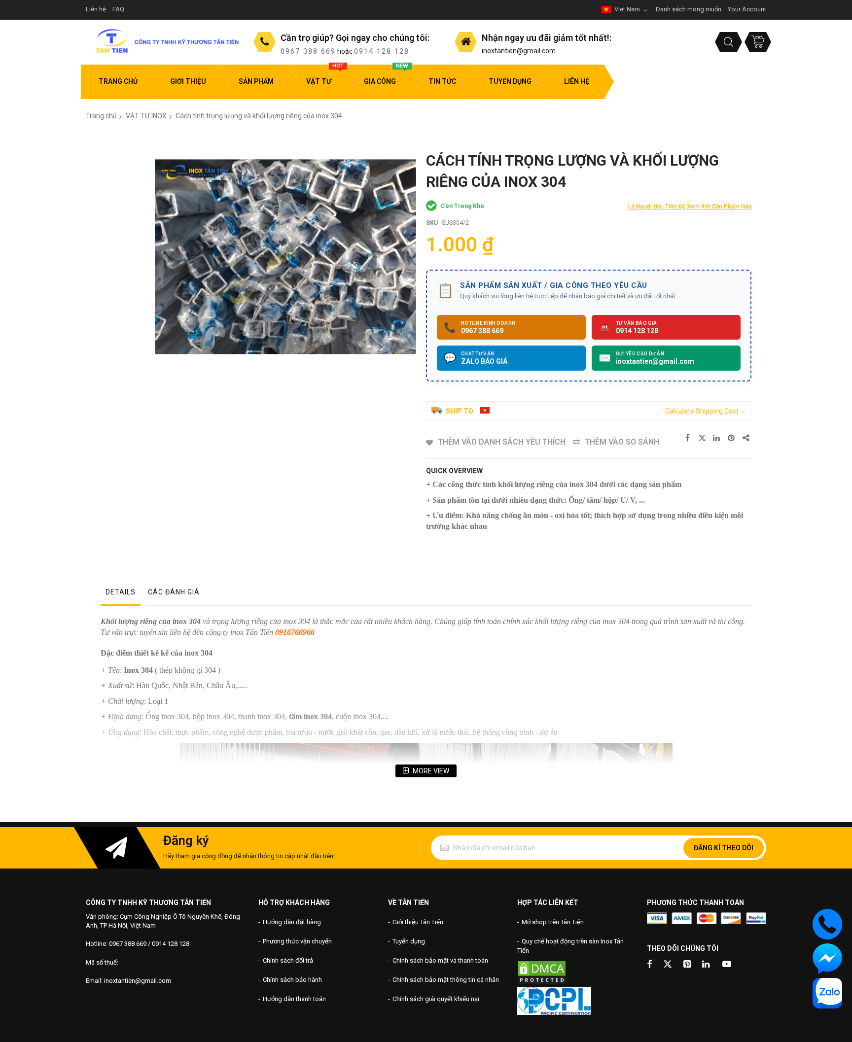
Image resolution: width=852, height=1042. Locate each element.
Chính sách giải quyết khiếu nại (435, 999)
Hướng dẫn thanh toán (294, 999)
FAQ (118, 9)
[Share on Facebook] (687, 438)
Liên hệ (96, 9)
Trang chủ (101, 116)
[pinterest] (687, 965)
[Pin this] (732, 438)
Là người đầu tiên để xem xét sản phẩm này (689, 206)
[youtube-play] (726, 965)
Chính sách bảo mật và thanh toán (440, 960)
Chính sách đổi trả (288, 960)
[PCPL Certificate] (554, 1012)
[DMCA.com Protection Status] (542, 982)
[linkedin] (706, 965)
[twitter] (667, 965)
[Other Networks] (746, 438)
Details (121, 592)
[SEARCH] (728, 42)
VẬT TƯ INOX (146, 116)
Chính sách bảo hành (292, 979)
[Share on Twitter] (702, 438)
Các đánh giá (174, 592)
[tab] (121, 594)
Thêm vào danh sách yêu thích (502, 442)
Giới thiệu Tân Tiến (417, 922)
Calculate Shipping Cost (702, 411)
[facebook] (649, 965)
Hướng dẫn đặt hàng (292, 922)
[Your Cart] (757, 42)
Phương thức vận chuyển (297, 941)
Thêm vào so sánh (622, 442)
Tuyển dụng (408, 941)
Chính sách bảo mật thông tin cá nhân (445, 979)
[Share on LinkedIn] (717, 438)
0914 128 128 (381, 51)
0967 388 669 (308, 51)
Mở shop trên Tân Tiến (553, 922)
